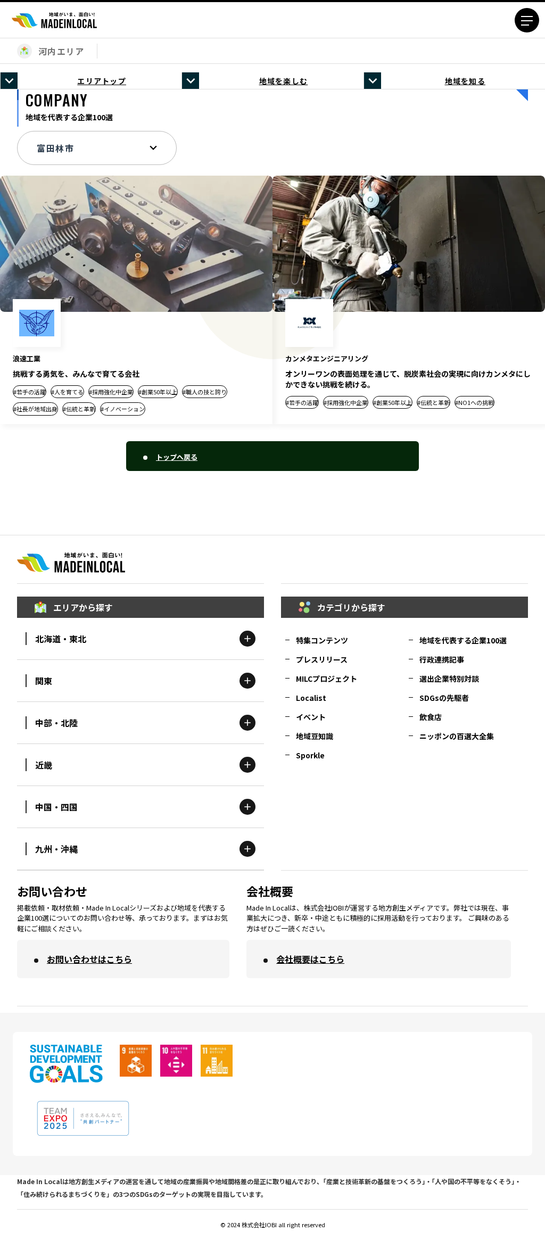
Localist (311, 697)
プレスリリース (322, 659)
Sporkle (310, 755)
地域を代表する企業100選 (463, 640)
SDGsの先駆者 (444, 697)
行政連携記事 (441, 659)
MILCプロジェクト (326, 678)
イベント (311, 717)
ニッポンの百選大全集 (456, 736)
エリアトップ (101, 81)
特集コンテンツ (322, 640)
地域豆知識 (314, 736)
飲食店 (430, 717)
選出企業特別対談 (449, 678)
